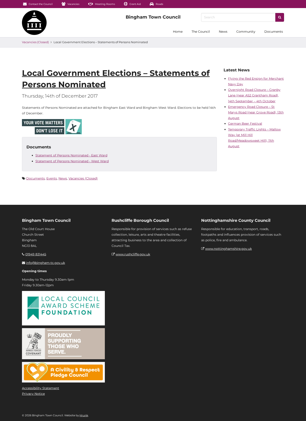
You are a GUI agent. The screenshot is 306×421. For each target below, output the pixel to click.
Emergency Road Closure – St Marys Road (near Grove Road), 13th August (256, 112)
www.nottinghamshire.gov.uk (228, 249)
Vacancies (73, 4)
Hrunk (84, 415)
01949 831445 (35, 254)
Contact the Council (40, 4)
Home (178, 32)
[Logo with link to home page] (34, 22)
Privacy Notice (33, 394)
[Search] (279, 17)
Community (245, 32)
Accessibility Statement (40, 388)
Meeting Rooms (104, 4)
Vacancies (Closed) (35, 42)
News (223, 32)
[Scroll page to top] (297, 412)
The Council (201, 32)
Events (51, 178)
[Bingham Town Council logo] (153, 17)
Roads (159, 4)
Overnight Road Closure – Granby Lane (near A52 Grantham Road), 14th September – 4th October (254, 95)
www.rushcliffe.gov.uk (133, 254)
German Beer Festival (245, 124)
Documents (273, 32)
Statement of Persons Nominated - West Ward (72, 161)
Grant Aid (135, 4)
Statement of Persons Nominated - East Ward (71, 155)
